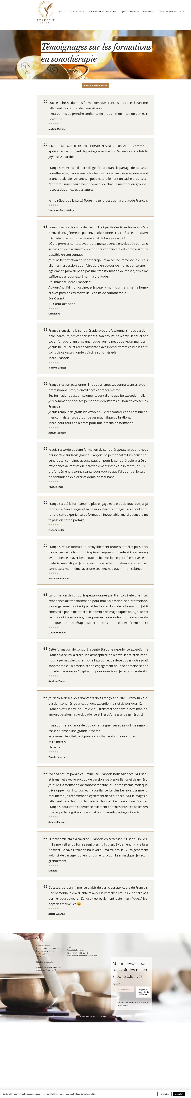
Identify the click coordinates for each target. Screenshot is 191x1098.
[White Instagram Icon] (43, 941)
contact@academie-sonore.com (84, 955)
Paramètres (164, 1094)
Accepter (179, 1094)
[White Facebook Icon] (38, 941)
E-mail (116, 984)
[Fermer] (187, 1094)
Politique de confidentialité (84, 1094)
